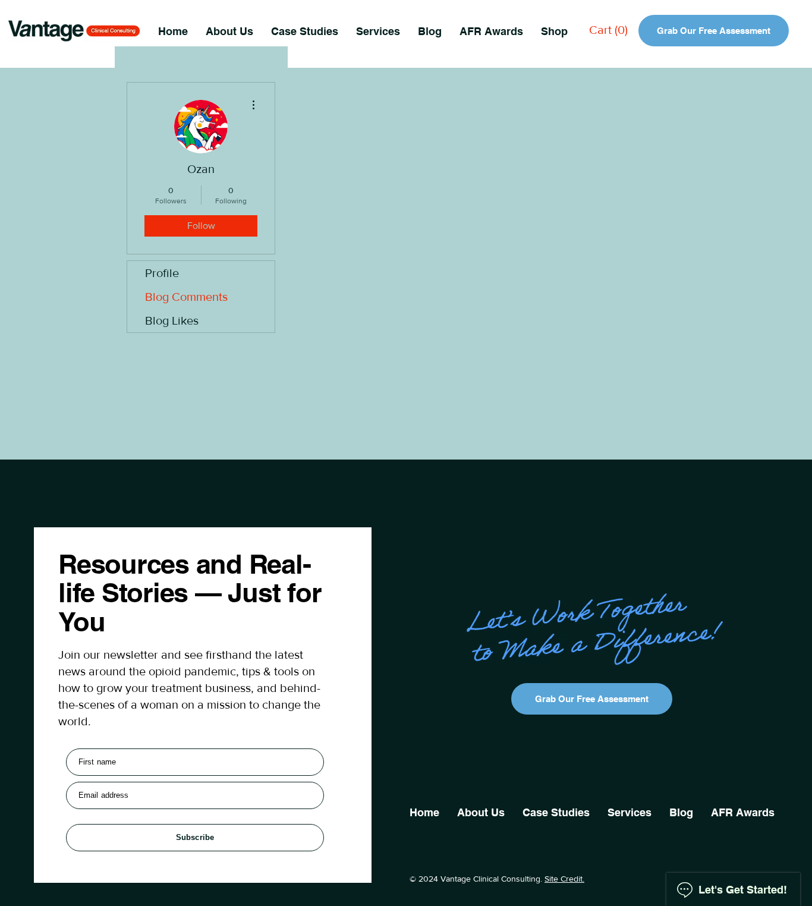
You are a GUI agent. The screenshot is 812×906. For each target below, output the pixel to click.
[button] (378, 30)
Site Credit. (564, 878)
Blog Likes (172, 320)
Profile (162, 272)
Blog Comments (186, 296)
